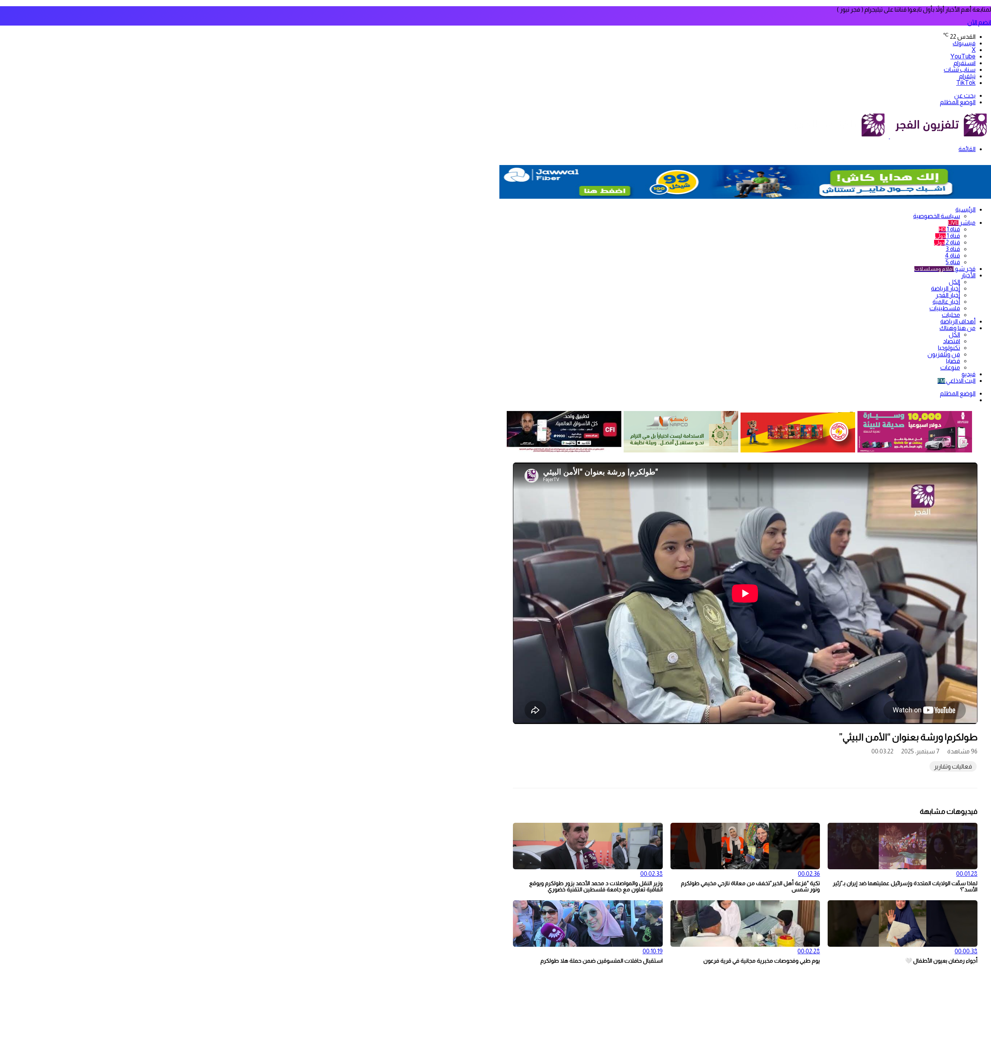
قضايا (953, 361)
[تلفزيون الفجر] (889, 136)
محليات (951, 314)
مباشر (962, 222)
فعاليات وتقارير (953, 766)
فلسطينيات (944, 308)
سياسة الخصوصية (936, 216)
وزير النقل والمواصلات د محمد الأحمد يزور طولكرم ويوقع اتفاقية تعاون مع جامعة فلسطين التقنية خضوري (596, 886)
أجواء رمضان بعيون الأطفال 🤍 (941, 961)
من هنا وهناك (958, 328)
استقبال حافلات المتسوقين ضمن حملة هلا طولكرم (601, 961)
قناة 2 (947, 242)
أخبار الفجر (948, 295)
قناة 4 (952, 255)
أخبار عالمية (946, 301)
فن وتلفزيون (944, 354)
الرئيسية (965, 209)
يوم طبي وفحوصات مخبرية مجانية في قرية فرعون (761, 961)
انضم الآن (979, 22)
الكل (954, 282)
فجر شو (945, 268)
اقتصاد (951, 341)
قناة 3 (953, 249)
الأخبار (968, 275)
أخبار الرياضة (945, 288)
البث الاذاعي (957, 380)
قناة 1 (949, 229)
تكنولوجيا (949, 347)
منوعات (950, 367)
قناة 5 (953, 262)
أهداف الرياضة (958, 321)
